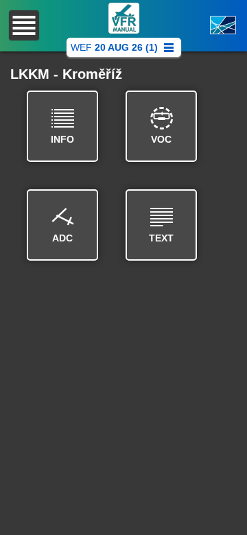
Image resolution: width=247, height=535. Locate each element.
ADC (62, 238)
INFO (62, 139)
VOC (161, 139)
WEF (114, 47)
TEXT (161, 238)
